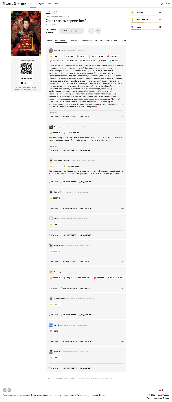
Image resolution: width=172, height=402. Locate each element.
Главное (33, 4)
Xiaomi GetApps (32, 89)
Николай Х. (58, 352)
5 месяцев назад (88, 298)
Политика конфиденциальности (45, 395)
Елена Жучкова (59, 127)
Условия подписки (68, 395)
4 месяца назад (83, 272)
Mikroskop (57, 272)
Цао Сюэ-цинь (56, 25)
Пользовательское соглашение (16, 395)
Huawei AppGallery (21, 89)
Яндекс (166, 398)
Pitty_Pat (57, 50)
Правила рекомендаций (87, 395)
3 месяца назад (92, 160)
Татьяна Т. (57, 192)
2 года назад (81, 50)
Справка (102, 395)
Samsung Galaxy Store (29, 87)
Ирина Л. (57, 219)
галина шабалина (60, 298)
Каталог (58, 4)
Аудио (41, 4)
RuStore (18, 87)
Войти (167, 4)
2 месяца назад (82, 219)
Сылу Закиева (59, 245)
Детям (49, 4)
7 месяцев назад (81, 325)
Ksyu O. (56, 325)
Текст (48, 12)
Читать (65, 31)
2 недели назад (83, 192)
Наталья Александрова (62, 160)
